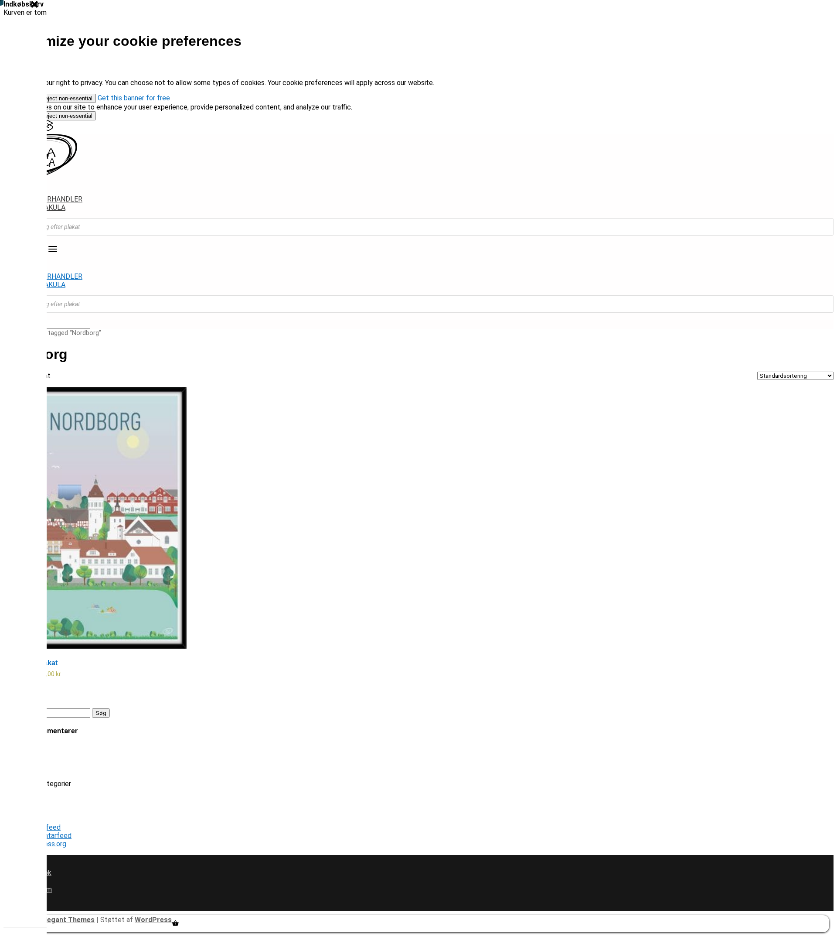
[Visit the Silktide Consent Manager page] (48, 129)
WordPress (153, 920)
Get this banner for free (134, 98)
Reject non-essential (66, 98)
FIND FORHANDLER (51, 199)
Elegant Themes (68, 920)
